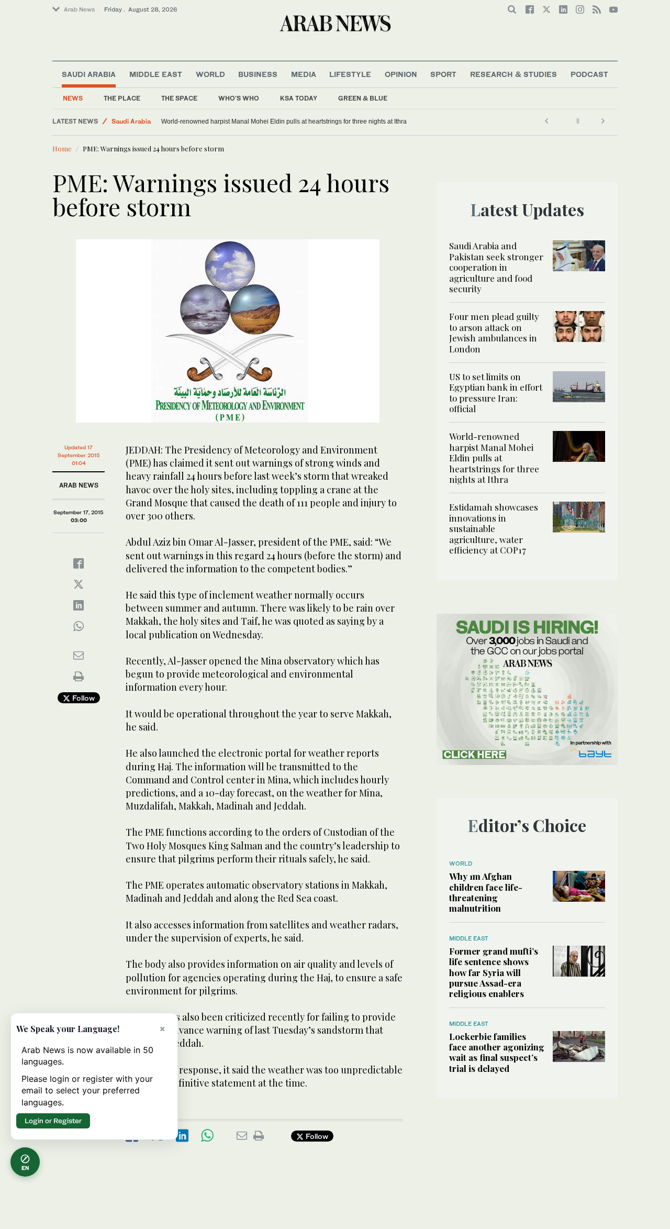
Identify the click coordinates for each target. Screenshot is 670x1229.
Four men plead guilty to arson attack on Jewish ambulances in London (494, 332)
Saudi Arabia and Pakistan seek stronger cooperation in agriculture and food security (496, 267)
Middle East (155, 74)
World (210, 74)
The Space (179, 98)
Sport (443, 74)
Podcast (589, 74)
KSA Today (298, 98)
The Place (122, 98)
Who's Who (238, 98)
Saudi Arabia (89, 74)
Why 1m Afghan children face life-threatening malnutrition (485, 892)
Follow (82, 697)
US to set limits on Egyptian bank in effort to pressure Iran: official (495, 392)
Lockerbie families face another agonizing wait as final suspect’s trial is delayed (496, 1052)
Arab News (79, 9)
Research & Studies (513, 74)
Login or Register (53, 1120)
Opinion (401, 74)
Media (303, 74)
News (73, 98)
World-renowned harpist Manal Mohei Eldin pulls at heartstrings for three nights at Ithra (284, 121)
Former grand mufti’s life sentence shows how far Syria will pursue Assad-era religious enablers (493, 972)
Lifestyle (350, 74)
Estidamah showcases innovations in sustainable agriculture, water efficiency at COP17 (493, 528)
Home (62, 148)
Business (257, 74)
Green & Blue (362, 98)
